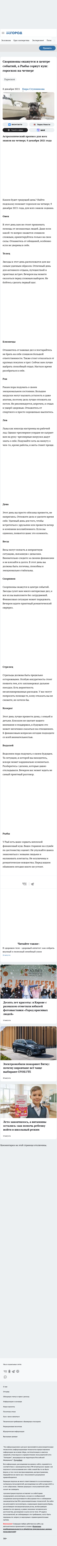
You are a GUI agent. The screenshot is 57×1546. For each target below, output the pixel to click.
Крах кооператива (21, 40)
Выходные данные (10, 1436)
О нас (5, 1387)
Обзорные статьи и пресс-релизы (16, 1397)
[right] (54, 40)
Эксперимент (38, 40)
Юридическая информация (13, 1431)
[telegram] (33, 884)
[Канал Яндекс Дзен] (15, 130)
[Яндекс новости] (41, 124)
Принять (47, 48)
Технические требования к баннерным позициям (22, 1421)
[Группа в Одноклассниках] (9, 1371)
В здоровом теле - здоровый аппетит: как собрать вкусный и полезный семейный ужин (28, 951)
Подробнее (18, 1460)
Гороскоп (9, 79)
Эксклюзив (6, 40)
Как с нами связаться (11, 1417)
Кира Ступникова (33, 89)
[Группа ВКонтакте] (15, 124)
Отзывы (6, 1392)
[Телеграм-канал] (13, 1371)
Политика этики (9, 1412)
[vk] (24, 884)
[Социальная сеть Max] (41, 130)
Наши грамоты (9, 1407)
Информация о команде (12, 1401)
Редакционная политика (12, 1426)
